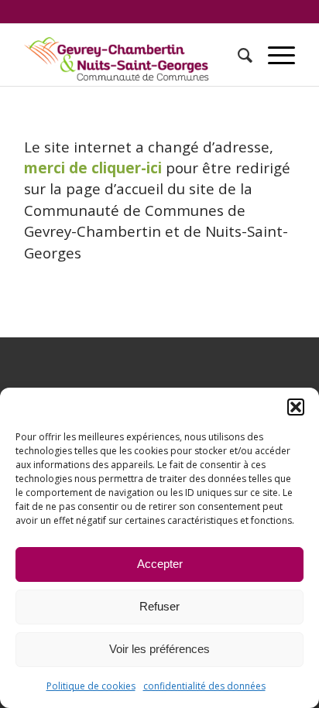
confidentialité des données (204, 686)
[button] (296, 407)
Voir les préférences (159, 648)
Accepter (160, 563)
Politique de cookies (90, 686)
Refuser (159, 606)
